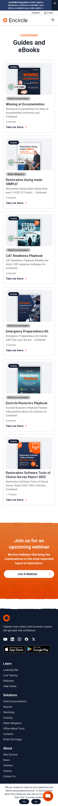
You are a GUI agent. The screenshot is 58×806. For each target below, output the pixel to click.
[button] (54, 3)
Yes (24, 801)
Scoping (7, 717)
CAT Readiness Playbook (24, 256)
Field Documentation (14, 701)
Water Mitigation (12, 723)
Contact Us (9, 776)
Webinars (8, 680)
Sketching (8, 712)
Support (36, 12)
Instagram (19, 639)
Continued (11, 116)
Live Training (10, 675)
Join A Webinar (27, 574)
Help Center (10, 686)
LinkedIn (12, 639)
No (36, 801)
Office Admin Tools (13, 728)
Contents (8, 734)
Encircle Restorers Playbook (26, 403)
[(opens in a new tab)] (14, 649)
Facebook (26, 639)
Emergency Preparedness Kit (27, 331)
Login (50, 12)
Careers (7, 770)
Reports (7, 706)
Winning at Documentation (25, 104)
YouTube (5, 639)
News (6, 760)
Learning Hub (10, 669)
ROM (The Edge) (12, 739)
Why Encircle (10, 754)
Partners (8, 765)
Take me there (15, 127)
